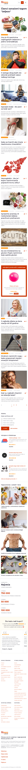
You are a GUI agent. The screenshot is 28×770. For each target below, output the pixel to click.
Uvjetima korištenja (15, 744)
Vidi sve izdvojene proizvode (8, 479)
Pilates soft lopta (14, 286)
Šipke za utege (17, 668)
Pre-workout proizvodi (5, 675)
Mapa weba (4, 754)
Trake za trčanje (17, 683)
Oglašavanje (4, 756)
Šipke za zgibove (17, 672)
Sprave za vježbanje (18, 678)
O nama (3, 759)
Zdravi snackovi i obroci (5, 677)
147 (26, 250)
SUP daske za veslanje (5, 721)
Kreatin (2, 664)
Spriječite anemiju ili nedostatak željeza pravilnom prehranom (10, 216)
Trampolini (3, 712)
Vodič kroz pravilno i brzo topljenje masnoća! (13, 553)
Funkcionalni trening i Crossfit (20, 694)
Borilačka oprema (4, 710)
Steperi (15, 691)
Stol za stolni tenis (4, 718)
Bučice (15, 662)
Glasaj (5, 428)
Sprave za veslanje (17, 689)
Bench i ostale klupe (18, 677)
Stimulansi (3, 680)
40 (26, 106)
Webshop (4, 751)
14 (26, 142)
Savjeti (3, 318)
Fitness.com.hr (4, 2)
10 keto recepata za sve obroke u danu (12, 575)
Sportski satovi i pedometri (6, 716)
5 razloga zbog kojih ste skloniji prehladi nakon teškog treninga (11, 75)
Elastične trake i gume (18, 696)
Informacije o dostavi (18, 707)
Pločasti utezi (17, 666)
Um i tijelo (4, 104)
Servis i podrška (17, 716)
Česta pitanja (17, 709)
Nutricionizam (4, 34)
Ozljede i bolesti (5, 70)
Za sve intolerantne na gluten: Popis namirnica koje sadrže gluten (11, 253)
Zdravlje (2, 678)
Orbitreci (16, 687)
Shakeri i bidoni (4, 709)
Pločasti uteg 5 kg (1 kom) (15, 452)
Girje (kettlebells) (17, 664)
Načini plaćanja (17, 705)
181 (26, 213)
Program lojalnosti (18, 712)
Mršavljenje (3, 668)
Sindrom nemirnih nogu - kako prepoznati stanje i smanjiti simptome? (12, 358)
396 (26, 37)
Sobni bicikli (16, 685)
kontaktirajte (3, 747)
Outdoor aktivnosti (18, 700)
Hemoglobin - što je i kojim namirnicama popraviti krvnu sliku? (10, 180)
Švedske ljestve (4, 705)
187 (26, 178)
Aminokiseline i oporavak (6, 666)
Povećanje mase (4, 670)
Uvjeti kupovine (17, 714)
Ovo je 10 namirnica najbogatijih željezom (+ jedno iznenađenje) (11, 39)
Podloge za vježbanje (18, 670)
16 (26, 321)
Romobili (3, 714)
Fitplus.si (3, 762)
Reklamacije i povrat (18, 710)
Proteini (2, 662)
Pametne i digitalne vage (6, 707)
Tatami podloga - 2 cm (14, 437)
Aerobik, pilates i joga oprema (20, 693)
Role (2, 720)
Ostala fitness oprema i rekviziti (20, 698)
